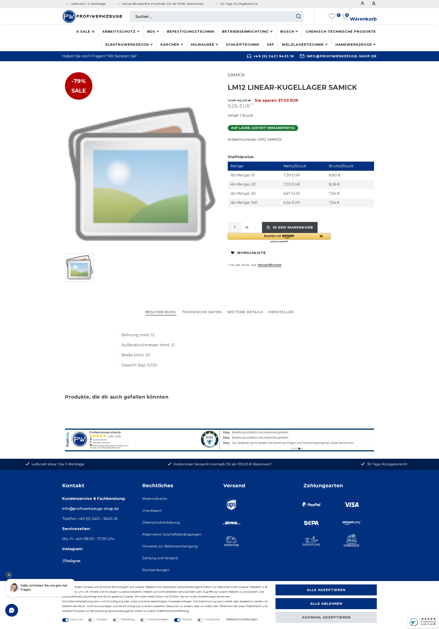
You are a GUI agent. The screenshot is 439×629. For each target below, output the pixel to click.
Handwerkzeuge (353, 45)
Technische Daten (202, 312)
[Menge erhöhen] (247, 227)
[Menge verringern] (255, 227)
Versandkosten (269, 265)
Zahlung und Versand (160, 558)
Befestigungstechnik (190, 31)
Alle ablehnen (326, 604)
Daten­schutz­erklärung (173, 611)
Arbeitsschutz (119, 31)
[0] (332, 16)
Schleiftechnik (242, 45)
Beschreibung (161, 312)
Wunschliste (251, 253)
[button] (279, 238)
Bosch (287, 31)
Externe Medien (158, 619)
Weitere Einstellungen (242, 619)
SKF (270, 45)
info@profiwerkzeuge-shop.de (342, 56)
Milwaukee (202, 45)
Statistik (101, 619)
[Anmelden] (363, 3)
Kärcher (170, 45)
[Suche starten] (298, 16)
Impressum (152, 511)
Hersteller (281, 312)
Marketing (128, 619)
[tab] (161, 312)
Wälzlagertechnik (303, 45)
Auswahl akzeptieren (326, 617)
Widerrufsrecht (154, 499)
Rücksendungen (156, 570)
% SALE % (85, 31)
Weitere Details (245, 312)
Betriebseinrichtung (245, 31)
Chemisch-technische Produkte (341, 31)
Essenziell (76, 619)
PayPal (187, 619)
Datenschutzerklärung (161, 522)
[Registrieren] (374, 3)
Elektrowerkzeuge (127, 45)
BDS (151, 31)
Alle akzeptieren (326, 590)
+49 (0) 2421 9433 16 (274, 56)
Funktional (213, 619)
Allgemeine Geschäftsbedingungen (171, 534)
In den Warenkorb (293, 227)
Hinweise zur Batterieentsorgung (170, 546)
